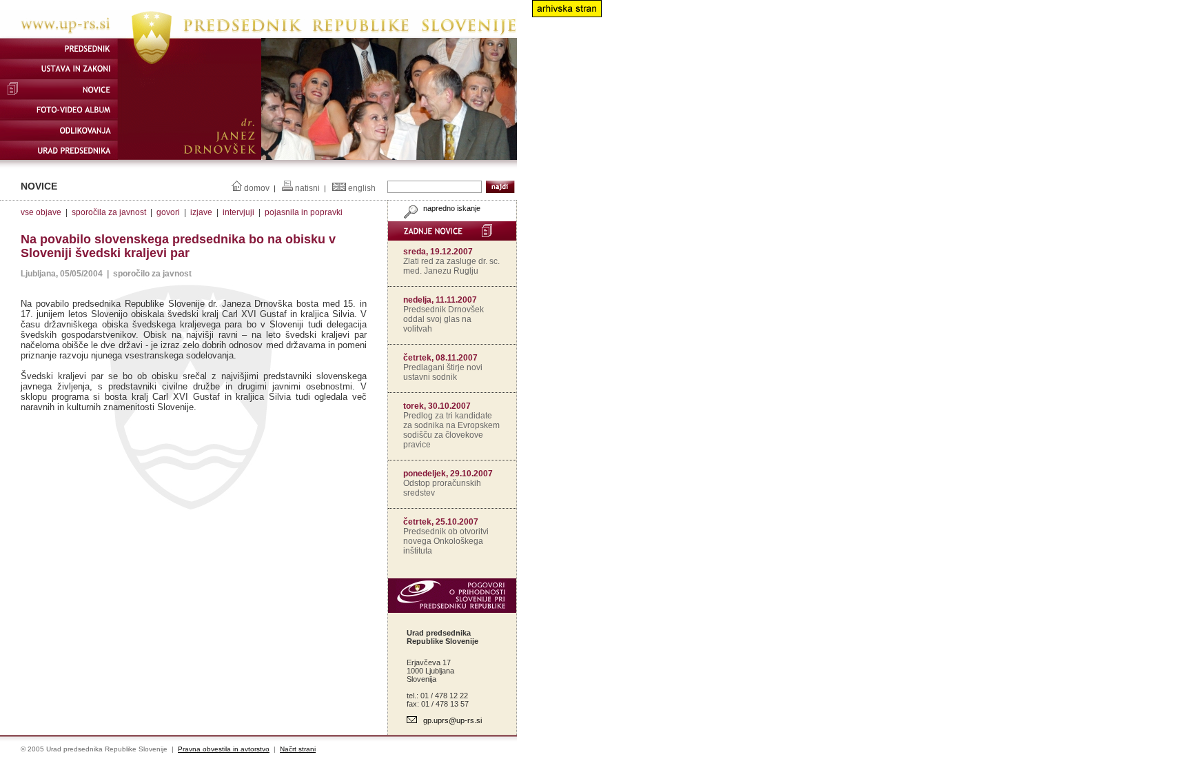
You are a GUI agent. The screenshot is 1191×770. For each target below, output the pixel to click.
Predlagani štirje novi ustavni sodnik (442, 372)
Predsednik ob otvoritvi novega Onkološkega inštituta (446, 541)
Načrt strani (298, 749)
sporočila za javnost (109, 212)
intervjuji (238, 212)
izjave (201, 212)
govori (168, 212)
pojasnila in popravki (304, 212)
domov (256, 188)
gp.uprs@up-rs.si (452, 720)
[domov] (258, 35)
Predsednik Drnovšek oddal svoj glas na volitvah (443, 319)
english (362, 188)
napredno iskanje (450, 208)
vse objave (41, 212)
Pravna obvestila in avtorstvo (223, 749)
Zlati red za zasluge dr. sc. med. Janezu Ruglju (451, 266)
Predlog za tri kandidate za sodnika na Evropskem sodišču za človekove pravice (451, 430)
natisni (307, 188)
